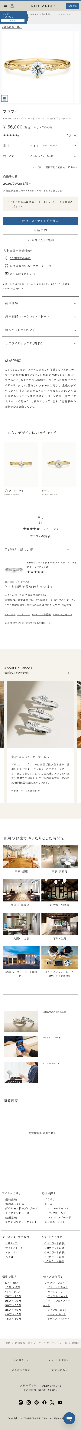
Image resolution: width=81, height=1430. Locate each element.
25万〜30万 (13, 1300)
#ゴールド (8, 284)
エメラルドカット (57, 1296)
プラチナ (49, 1199)
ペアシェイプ (55, 1292)
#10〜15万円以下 (62, 614)
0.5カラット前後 (54, 1252)
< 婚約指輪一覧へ (12, 27)
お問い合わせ (60, 1370)
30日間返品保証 (20, 258)
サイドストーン (14, 1248)
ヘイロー (10, 1257)
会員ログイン (21, 1360)
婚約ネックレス (14, 1204)
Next (76, 673)
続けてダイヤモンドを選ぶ (40, 221)
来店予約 (40, 230)
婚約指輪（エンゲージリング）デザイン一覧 (41, 1343)
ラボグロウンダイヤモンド (21, 1222)
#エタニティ (43, 284)
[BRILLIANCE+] (42, 6)
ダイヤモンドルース (17, 1213)
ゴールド (49, 1204)
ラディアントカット (58, 1318)
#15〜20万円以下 (13, 288)
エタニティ (11, 1252)
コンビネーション (54, 1222)
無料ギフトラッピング (20, 330)
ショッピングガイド (60, 1360)
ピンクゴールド (56, 1213)
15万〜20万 (13, 1292)
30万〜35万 (13, 1305)
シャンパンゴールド (59, 1217)
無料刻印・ (27, 316)
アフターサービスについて (25, 791)
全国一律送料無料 (21, 250)
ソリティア (11, 1243)
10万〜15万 (12, 1287)
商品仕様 (11, 303)
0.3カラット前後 (54, 1248)
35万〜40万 (13, 1310)
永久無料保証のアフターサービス (31, 266)
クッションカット (57, 1310)
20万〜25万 (13, 1296)
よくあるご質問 (21, 1370)
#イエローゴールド (25, 284)
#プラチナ (10, 614)
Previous (68, 673)
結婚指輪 (11, 1217)
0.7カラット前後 (54, 1257)
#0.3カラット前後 (60, 284)
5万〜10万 (12, 1283)
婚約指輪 (11, 1199)
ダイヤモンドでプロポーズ (21, 1208)
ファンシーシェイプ (56, 1283)
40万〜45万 (13, 1314)
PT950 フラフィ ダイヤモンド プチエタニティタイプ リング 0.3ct (51, 564)
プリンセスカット (57, 1287)
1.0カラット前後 (54, 1261)
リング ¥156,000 (7, 15)
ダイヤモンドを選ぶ (40, 14)
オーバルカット (56, 1314)
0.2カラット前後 (54, 1243)
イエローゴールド (58, 1208)
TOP (7, 1343)
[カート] (12, 7)
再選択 (13, 20)
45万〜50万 (13, 1318)
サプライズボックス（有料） (24, 343)
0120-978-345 (51, 1385)
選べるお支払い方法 (23, 273)
